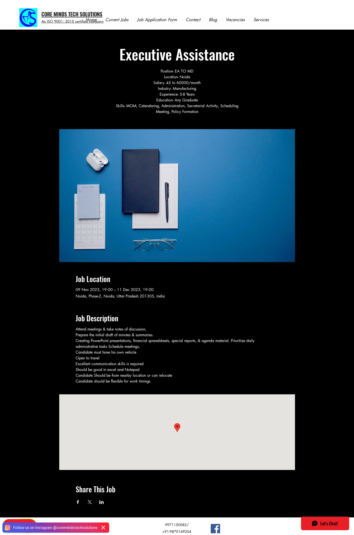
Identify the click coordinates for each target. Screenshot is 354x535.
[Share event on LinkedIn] (101, 502)
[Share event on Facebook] (78, 502)
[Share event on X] (89, 502)
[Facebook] (215, 528)
